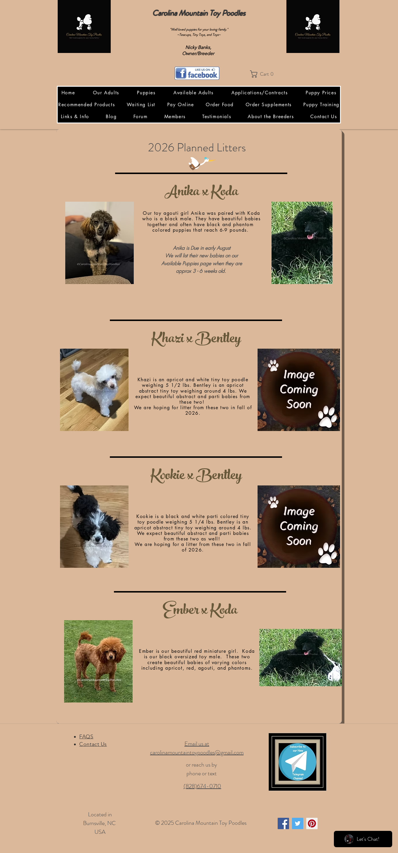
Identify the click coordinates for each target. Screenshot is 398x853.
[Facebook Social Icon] (283, 823)
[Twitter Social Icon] (297, 823)
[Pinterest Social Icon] (312, 823)
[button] (263, 74)
